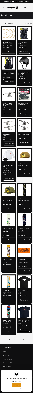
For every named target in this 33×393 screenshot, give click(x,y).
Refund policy (7, 366)
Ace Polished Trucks (23, 134)
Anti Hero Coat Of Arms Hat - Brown (23, 164)
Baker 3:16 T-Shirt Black (23, 291)
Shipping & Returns (8, 363)
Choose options (24, 52)
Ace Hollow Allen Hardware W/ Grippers (23, 105)
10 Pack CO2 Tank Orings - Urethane (8, 43)
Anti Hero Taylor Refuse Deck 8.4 (7, 260)
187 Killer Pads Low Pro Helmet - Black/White (23, 73)
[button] (3, 7)
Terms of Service (8, 359)
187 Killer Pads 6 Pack (22, 43)
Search (5, 351)
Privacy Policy (7, 355)
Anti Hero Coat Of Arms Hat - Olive (8, 199)
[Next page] (28, 340)
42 (23, 340)
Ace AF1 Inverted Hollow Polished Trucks (7, 105)
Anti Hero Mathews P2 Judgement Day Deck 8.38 (23, 230)
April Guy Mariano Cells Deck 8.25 (8, 291)
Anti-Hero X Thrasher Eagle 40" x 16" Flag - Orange (24, 261)
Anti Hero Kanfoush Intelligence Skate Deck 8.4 (8, 230)
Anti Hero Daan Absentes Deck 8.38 (23, 199)
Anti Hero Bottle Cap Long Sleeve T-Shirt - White (8, 165)
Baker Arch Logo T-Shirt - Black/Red (23, 321)
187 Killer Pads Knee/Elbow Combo (8, 72)
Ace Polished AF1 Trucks (7, 135)
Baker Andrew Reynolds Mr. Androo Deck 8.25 (8, 322)
